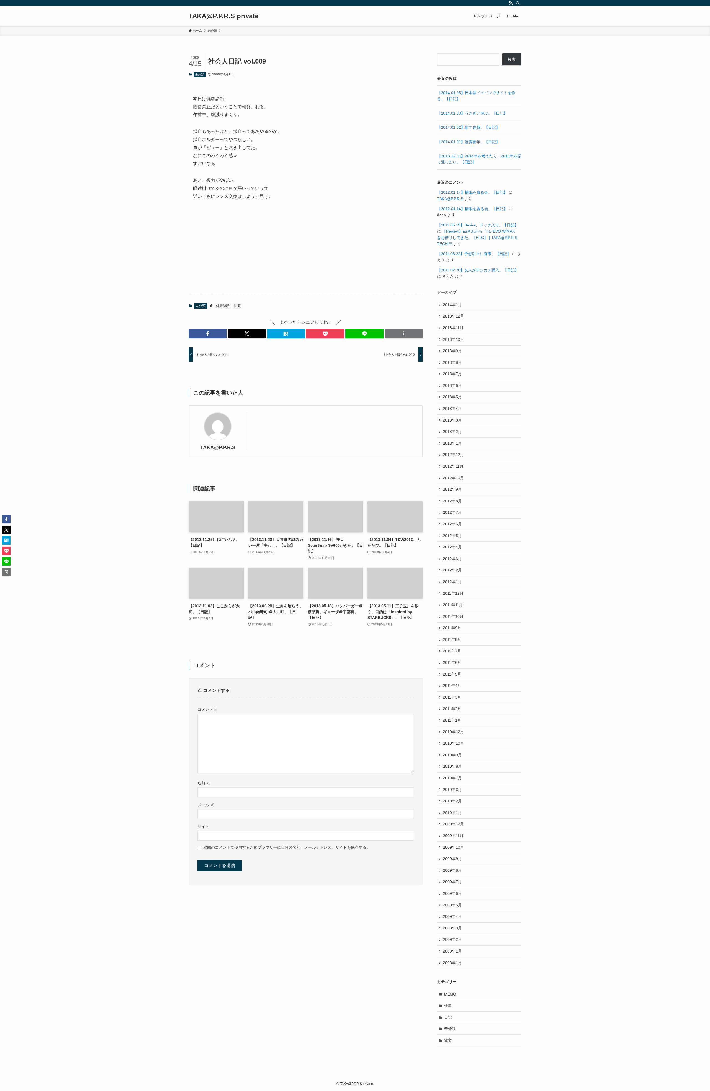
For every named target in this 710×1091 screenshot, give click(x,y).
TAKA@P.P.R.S (217, 447)
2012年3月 (452, 558)
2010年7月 (452, 778)
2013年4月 (452, 408)
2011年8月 (452, 639)
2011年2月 (452, 709)
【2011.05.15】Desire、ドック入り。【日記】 (477, 225)
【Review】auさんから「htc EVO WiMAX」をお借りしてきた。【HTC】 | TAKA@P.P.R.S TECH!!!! (478, 237)
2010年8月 (452, 766)
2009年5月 (452, 905)
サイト (203, 826)
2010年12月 (453, 732)
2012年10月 (453, 478)
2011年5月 (452, 674)
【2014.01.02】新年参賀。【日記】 (468, 127)
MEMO (450, 994)
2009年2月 (452, 939)
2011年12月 (453, 593)
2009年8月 (452, 870)
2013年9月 (452, 351)
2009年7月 (452, 882)
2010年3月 (452, 789)
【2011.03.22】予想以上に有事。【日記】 (474, 253)
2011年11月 (453, 605)
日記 (448, 1017)
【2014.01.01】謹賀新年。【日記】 (468, 142)
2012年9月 (452, 489)
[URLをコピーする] (404, 333)
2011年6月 (452, 662)
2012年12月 (453, 454)
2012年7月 (452, 512)
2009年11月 (453, 835)
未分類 (199, 74)
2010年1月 (452, 812)
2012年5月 (452, 535)
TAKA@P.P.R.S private (223, 16)
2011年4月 (452, 685)
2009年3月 (452, 928)
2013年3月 (452, 420)
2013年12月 (453, 316)
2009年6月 (452, 893)
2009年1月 (452, 951)
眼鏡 (237, 306)
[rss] (510, 3)
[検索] (517, 3)
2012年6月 (452, 524)
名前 (203, 783)
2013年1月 (452, 443)
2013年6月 (452, 385)
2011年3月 (452, 697)
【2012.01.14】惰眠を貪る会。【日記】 (472, 192)
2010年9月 (452, 755)
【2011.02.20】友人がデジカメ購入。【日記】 (478, 270)
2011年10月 (453, 616)
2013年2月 (452, 431)
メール (205, 805)
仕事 (448, 1005)
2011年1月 (452, 720)
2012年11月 (453, 466)
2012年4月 (452, 547)
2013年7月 (452, 374)
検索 (512, 59)
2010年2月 (452, 801)
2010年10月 (453, 743)
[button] (208, 333)
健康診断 (222, 306)
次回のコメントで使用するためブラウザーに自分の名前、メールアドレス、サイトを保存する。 (286, 847)
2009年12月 (453, 824)
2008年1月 (452, 963)
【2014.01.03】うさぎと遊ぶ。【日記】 (472, 113)
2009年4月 (452, 916)
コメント (207, 709)
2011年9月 (452, 628)
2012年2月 (452, 570)
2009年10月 (453, 847)
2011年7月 (452, 651)
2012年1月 (452, 581)
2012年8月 (452, 501)
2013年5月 (452, 397)
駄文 (448, 1040)
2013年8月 (452, 362)
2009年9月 (452, 858)
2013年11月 (453, 328)
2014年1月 (452, 305)
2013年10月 (453, 339)
